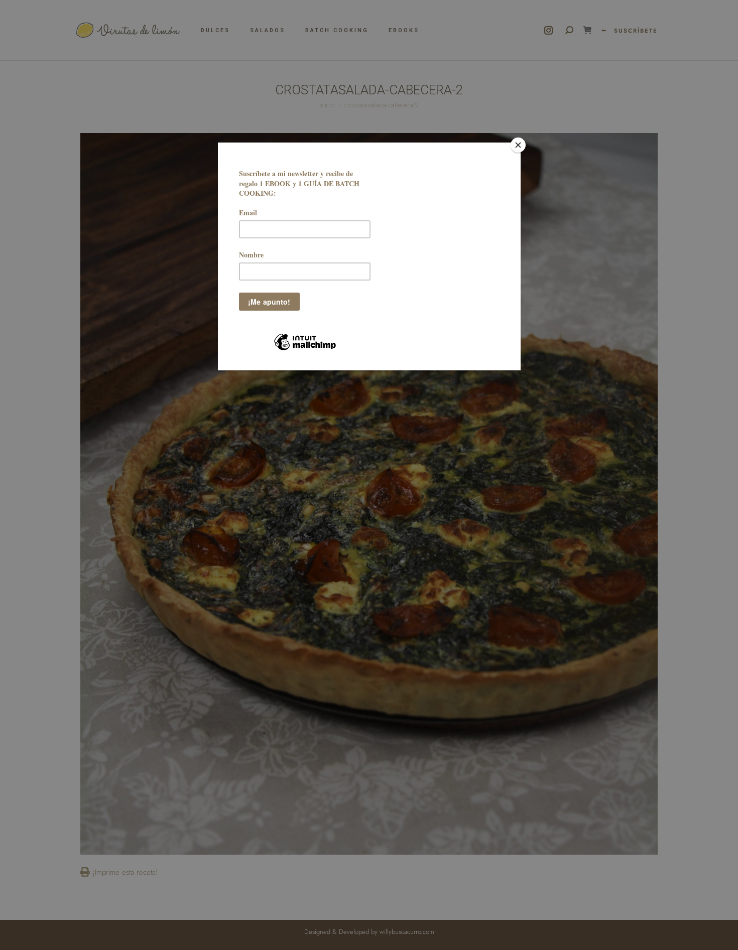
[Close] (518, 145)
